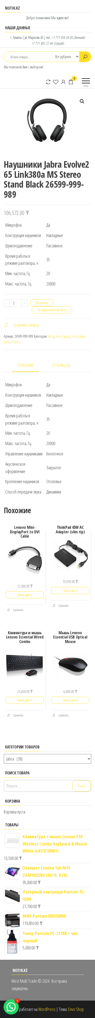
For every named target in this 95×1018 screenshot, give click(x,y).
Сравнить (18, 610)
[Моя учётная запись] (63, 81)
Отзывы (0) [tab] (61, 365)
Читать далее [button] (24, 594)
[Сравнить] (48, 81)
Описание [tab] (25, 365)
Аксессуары (63, 336)
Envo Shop (76, 1009)
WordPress (46, 1009)
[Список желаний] (56, 81)
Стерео (15, 341)
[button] (82, 101)
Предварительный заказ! (52, 309)
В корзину (42, 302)
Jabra (51, 336)
